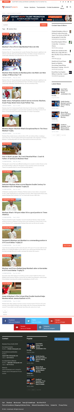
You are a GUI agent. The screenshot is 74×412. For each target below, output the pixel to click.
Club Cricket (7, 171)
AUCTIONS (67, 245)
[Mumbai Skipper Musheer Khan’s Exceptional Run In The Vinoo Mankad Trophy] (11, 121)
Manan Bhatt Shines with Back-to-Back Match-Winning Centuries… (61, 116)
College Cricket (8, 227)
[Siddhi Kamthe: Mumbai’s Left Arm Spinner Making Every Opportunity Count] (55, 103)
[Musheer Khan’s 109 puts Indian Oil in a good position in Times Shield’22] (11, 204)
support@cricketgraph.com (10, 355)
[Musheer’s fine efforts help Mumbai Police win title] (11, 39)
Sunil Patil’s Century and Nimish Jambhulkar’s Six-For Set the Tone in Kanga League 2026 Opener (37, 1)
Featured (6, 115)
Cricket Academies (53, 7)
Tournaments (41, 7)
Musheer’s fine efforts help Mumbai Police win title (20, 47)
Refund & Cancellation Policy (40, 405)
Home (26, 7)
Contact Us (54, 405)
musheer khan (13, 29)
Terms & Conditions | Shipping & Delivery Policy (16, 405)
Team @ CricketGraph (28, 402)
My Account (17, 402)
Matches (6, 34)
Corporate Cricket (9, 199)
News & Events (7, 87)
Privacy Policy (63, 405)
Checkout (9, 402)
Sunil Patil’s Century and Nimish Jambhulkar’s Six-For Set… (61, 92)
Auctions (32, 7)
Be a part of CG (41, 402)
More (62, 8)
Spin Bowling (7, 143)
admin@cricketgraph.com (14, 362)
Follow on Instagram (62, 339)
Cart (3, 402)
